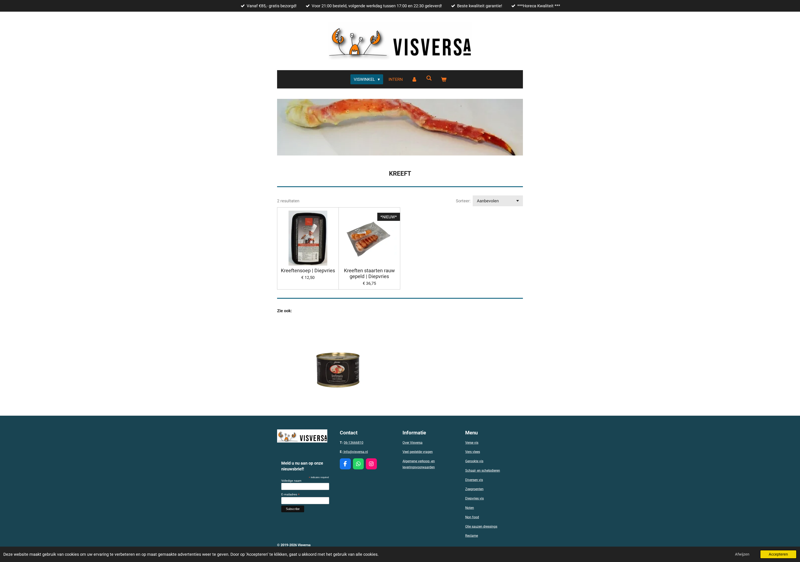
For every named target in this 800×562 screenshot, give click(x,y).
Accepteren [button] (778, 554)
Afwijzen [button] (742, 554)
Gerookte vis (474, 461)
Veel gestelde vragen (417, 452)
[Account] (414, 79)
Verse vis (471, 443)
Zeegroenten (474, 489)
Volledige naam (291, 480)
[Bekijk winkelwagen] (443, 79)
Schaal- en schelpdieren (482, 470)
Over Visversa (412, 443)
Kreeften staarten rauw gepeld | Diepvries (369, 273)
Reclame (471, 536)
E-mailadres (290, 494)
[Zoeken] (429, 78)
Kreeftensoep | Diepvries (308, 271)
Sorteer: (463, 200)
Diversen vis (474, 480)
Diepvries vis (474, 498)
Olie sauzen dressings (481, 526)
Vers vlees (472, 452)
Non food (472, 517)
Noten (469, 508)
